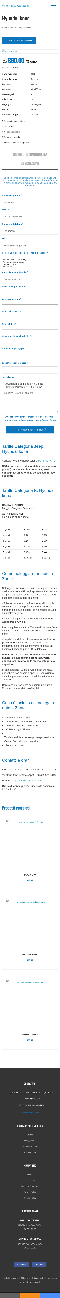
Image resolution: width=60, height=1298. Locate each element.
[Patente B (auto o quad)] (30, 262)
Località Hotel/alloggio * (15, 363)
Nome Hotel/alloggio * (13, 348)
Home (4, 27)
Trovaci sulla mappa (30, 1112)
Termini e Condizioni (30, 1186)
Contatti (30, 1135)
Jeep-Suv (14, 27)
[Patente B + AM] (30, 264)
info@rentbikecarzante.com (26, 780)
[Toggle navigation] (53, 5)
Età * (4, 238)
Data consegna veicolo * (14, 286)
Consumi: (7, 89)
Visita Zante (30, 1180)
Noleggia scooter (30, 1146)
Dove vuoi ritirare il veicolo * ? (17, 336)
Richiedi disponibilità (20, 40)
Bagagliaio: (8, 104)
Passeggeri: (8, 94)
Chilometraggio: (10, 114)
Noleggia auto (30, 1140)
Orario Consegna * (11, 299)
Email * (5, 209)
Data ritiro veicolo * (12, 311)
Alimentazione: (10, 79)
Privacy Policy (49, 420)
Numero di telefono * (12, 224)
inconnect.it (35, 1282)
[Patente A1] (30, 267)
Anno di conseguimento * (15, 272)
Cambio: (6, 84)
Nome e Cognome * (12, 195)
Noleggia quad (30, 1152)
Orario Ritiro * (9, 324)
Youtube (39, 1264)
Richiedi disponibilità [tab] (30, 154)
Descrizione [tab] (30, 163)
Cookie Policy (30, 1198)
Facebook (21, 1264)
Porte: (5, 109)
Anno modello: (9, 74)
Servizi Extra (8, 377)
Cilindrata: (7, 99)
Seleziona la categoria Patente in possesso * (25, 252)
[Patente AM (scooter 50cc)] (30, 259)
